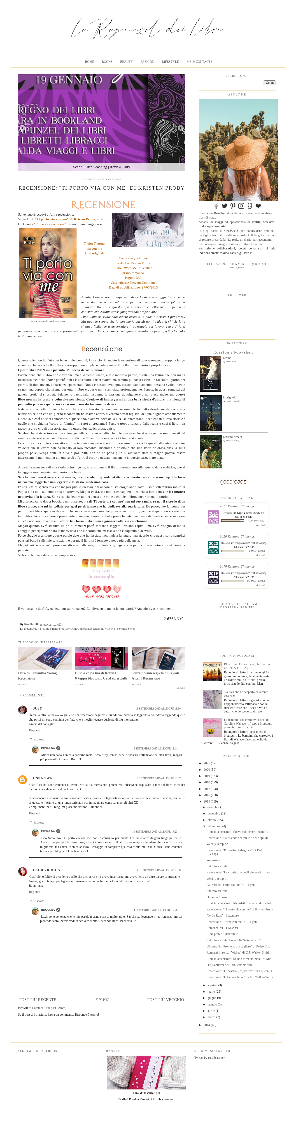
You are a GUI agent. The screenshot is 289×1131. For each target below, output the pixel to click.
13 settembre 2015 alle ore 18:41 (154, 748)
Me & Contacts (199, 61)
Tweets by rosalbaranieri (210, 1057)
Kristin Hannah (233, 401)
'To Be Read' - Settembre (223, 915)
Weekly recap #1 (217, 878)
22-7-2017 (136, 684)
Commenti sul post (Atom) (49, 1008)
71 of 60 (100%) (256, 550)
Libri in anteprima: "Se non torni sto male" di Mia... (240, 959)
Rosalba (48, 748)
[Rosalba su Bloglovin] (258, 208)
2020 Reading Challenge (237, 536)
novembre (214, 813)
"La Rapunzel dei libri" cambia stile (229, 965)
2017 (207, 789)
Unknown (43, 778)
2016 (207, 795)
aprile (211, 1010)
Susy (37, 708)
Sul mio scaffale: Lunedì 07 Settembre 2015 (235, 940)
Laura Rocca (46, 870)
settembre (214, 826)
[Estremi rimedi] (211, 467)
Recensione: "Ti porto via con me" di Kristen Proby (240, 909)
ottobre (212, 820)
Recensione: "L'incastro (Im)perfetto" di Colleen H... (241, 971)
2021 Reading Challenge (237, 505)
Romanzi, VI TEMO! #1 (222, 928)
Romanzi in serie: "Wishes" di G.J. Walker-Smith (238, 952)
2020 (207, 769)
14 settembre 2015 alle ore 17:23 (154, 831)
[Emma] (210, 391)
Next (181, 128)
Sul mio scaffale (217, 866)
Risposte (39, 739)
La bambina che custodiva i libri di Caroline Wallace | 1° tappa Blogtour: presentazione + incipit (248, 723)
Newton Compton (78, 628)
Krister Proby (58, 628)
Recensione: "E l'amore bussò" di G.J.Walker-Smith (240, 977)
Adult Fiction (40, 628)
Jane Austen (231, 361)
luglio (211, 991)
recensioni (96, 628)
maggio (212, 1004)
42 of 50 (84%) (256, 520)
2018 (207, 782)
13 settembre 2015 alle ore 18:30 (158, 708)
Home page (102, 999)
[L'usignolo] (211, 430)
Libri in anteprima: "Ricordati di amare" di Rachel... (240, 903)
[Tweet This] (168, 619)
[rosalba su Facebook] (216, 208)
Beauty (126, 61)
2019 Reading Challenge (237, 566)
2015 (207, 801)
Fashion (147, 61)
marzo (211, 1017)
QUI (157, 1093)
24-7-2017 (79, 684)
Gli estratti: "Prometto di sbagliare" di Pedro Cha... (239, 946)
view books (261, 524)
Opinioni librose (217, 897)
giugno (212, 998)
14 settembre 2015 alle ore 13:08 (158, 870)
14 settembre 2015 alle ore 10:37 (158, 778)
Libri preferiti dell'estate (222, 934)
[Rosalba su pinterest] (233, 208)
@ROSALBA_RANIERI (237, 607)
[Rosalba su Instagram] (241, 208)
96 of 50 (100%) (256, 580)
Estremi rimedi (232, 437)
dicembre (213, 807)
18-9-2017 (22, 684)
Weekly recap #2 (217, 844)
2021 (207, 763)
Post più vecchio (165, 999)
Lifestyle (170, 61)
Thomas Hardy (232, 440)
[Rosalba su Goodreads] (249, 208)
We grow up (214, 860)
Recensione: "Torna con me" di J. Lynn (232, 922)
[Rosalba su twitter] (224, 208)
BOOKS (107, 61)
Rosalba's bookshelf (233, 352)
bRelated (181, 688)
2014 (207, 1025)
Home (89, 61)
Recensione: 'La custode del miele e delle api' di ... (239, 838)
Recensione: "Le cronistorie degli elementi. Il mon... (240, 872)
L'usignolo (229, 397)
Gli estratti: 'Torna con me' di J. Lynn (231, 885)
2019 (207, 776)
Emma (227, 358)
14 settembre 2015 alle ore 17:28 (154, 910)
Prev (22, 128)
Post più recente (37, 999)
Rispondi (34, 730)
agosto (212, 985)
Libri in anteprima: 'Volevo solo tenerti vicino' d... (239, 831)
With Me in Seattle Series (119, 628)
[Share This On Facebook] (164, 619)
